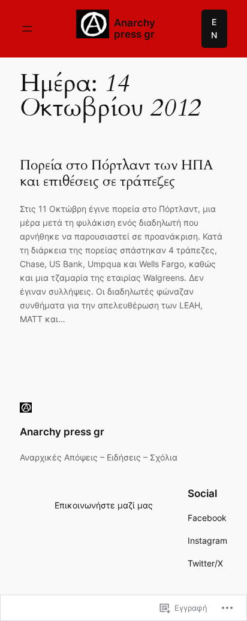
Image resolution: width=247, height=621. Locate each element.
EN (214, 28)
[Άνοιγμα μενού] (27, 29)
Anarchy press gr (134, 28)
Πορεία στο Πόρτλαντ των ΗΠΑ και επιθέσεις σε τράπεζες (116, 173)
